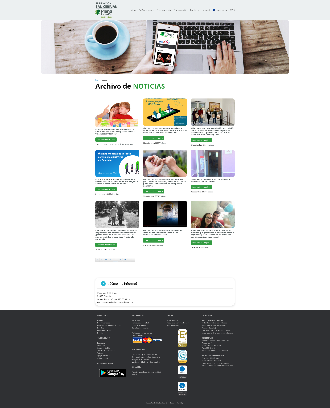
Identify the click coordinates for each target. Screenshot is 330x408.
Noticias (129, 144)
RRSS (232, 10)
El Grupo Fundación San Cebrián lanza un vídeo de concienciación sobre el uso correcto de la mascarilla (162, 232)
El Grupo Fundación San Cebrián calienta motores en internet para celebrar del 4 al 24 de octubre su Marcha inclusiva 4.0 (165, 130)
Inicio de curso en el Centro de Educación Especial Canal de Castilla (210, 180)
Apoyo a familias (103, 355)
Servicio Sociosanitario (106, 350)
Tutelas (100, 353)
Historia (100, 320)
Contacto (194, 10)
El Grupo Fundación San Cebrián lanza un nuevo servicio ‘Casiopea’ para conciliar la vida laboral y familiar (115, 131)
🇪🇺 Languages (220, 10)
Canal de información (140, 328)
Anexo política (172, 320)
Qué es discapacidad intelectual (144, 354)
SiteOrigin (180, 403)
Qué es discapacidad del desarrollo (146, 357)
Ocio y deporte (103, 358)
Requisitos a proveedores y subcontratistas (178, 324)
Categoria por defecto (117, 144)
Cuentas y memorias (105, 330)
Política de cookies (139, 325)
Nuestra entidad (103, 323)
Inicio (133, 10)
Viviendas (101, 345)
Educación (101, 343)
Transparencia (163, 10)
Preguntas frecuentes (140, 359)
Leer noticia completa (106, 139)
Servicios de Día (103, 348)
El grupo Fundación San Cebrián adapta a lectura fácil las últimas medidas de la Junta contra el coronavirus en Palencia (116, 181)
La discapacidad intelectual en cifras (146, 362)
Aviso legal (136, 320)
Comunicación (180, 10)
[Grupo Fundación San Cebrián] (106, 10)
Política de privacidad (140, 323)
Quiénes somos (146, 10)
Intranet (206, 10)
